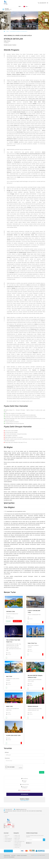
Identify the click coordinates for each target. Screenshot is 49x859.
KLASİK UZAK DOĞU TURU (13, 735)
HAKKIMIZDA (7, 855)
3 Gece (30, 651)
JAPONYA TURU (10, 611)
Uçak (30, 649)
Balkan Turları (17, 838)
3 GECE (9, 714)
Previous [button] (2, 20)
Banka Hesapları (8, 841)
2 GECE (31, 685)
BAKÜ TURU (9, 706)
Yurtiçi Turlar (17, 847)
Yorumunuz (7, 758)
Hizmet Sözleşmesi (8, 838)
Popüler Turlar (17, 835)
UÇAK (9, 616)
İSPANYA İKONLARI (33, 706)
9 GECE (9, 739)
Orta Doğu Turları (18, 842)
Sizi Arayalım (24, 794)
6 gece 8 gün (10, 617)
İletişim (6, 836)
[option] (24, 20)
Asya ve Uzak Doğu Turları (19, 841)
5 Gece (9, 684)
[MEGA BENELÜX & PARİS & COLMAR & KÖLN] (24, 20)
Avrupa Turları (17, 836)
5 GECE (31, 714)
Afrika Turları (17, 839)
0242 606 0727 (42, 2)
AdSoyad (6, 752)
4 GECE (9, 654)
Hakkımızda (7, 835)
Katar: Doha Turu (32, 643)
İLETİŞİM (13, 855)
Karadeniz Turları (18, 844)
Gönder (41, 772)
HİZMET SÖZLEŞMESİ (22, 855)
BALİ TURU (9, 676)
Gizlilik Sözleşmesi (8, 839)
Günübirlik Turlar (18, 845)
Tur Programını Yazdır (25, 790)
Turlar (7, 31)
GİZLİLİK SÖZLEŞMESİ (9, 857)
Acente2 (35, 855)
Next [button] (46, 20)
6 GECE (31, 618)
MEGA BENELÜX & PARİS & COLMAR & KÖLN (18, 31)
